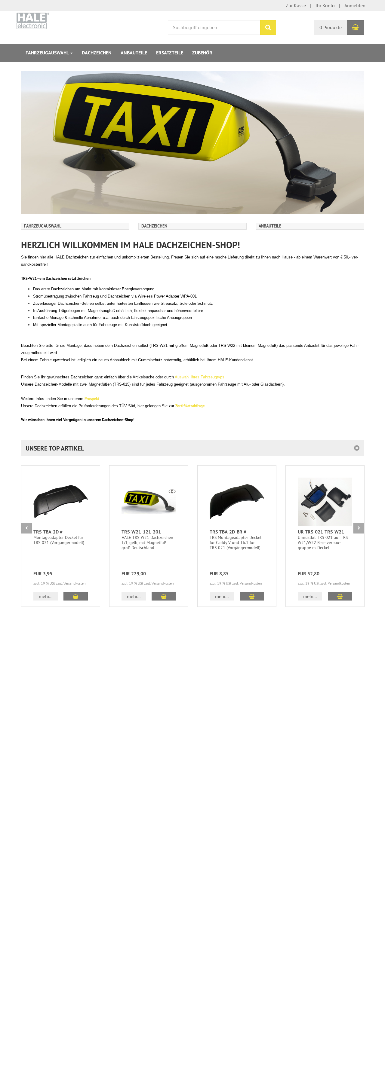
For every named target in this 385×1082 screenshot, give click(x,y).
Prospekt (92, 398)
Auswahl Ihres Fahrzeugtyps (199, 377)
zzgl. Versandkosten (71, 583)
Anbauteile (134, 53)
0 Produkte (330, 27)
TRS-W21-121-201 (141, 532)
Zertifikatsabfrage (190, 405)
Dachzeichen (97, 53)
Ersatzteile (169, 53)
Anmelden (354, 5)
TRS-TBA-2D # (48, 532)
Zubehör (202, 53)
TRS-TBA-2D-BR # (228, 532)
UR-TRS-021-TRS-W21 (321, 532)
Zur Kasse (296, 5)
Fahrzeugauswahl (48, 53)
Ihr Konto (325, 5)
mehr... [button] (45, 596)
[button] (192, 448)
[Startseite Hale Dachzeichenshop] (33, 20)
